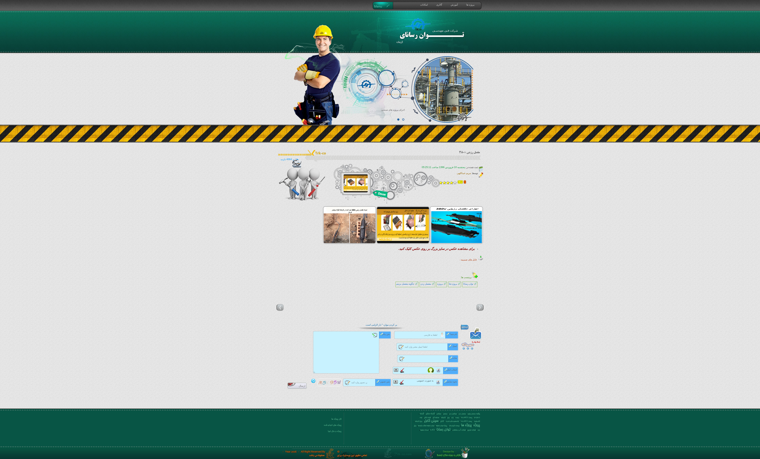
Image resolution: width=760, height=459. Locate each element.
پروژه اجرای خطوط (441, 426)
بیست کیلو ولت (454, 426)
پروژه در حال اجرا (334, 431)
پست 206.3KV (466, 418)
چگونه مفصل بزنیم (405, 283)
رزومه (457, 418)
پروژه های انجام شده (332, 425)
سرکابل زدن (453, 414)
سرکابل (438, 414)
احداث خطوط (424, 430)
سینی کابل (431, 421)
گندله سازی (430, 414)
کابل (442, 421)
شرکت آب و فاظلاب (459, 430)
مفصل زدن (425, 283)
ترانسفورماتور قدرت (452, 421)
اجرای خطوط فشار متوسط (426, 426)
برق (448, 418)
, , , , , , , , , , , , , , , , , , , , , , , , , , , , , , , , (447, 421)
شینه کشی (427, 418)
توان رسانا (468, 283)
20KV (432, 430)
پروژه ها (453, 283)
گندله (422, 414)
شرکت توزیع (471, 430)
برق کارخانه (418, 421)
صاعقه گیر (435, 418)
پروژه (440, 283)
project (477, 418)
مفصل (445, 414)
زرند (452, 418)
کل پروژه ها (336, 419)
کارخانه (443, 418)
